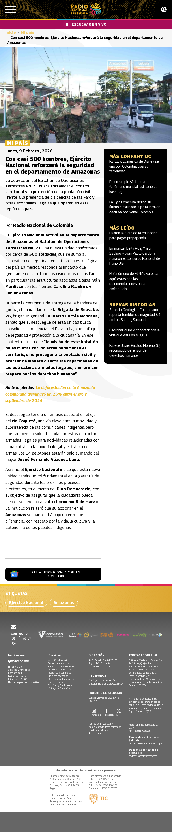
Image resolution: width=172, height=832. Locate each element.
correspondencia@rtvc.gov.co (144, 679)
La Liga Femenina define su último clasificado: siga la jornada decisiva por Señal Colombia (134, 207)
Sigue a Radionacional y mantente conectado (57, 574)
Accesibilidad (95, 733)
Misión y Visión (15, 666)
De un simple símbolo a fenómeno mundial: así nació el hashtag (133, 187)
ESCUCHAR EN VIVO (89, 24)
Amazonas (64, 602)
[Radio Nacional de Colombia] (86, 9)
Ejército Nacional (26, 602)
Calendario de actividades (61, 666)
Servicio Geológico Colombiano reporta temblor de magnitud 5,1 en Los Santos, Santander (135, 315)
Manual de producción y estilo (23, 682)
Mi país (27, 32)
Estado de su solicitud (59, 682)
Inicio (10, 32)
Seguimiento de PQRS (140, 711)
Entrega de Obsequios (59, 688)
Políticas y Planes (17, 676)
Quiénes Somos (18, 661)
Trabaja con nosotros (58, 663)
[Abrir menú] (10, 9)
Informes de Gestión (18, 679)
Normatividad (15, 673)
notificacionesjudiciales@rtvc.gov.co (146, 743)
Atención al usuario (58, 660)
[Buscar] (164, 9)
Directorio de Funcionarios (61, 679)
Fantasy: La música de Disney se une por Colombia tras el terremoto (134, 166)
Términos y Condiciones (60, 685)
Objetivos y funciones (19, 669)
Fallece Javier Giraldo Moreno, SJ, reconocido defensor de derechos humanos (134, 350)
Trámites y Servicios (58, 676)
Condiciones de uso (98, 730)
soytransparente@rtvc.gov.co (143, 756)
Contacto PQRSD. (138, 685)
